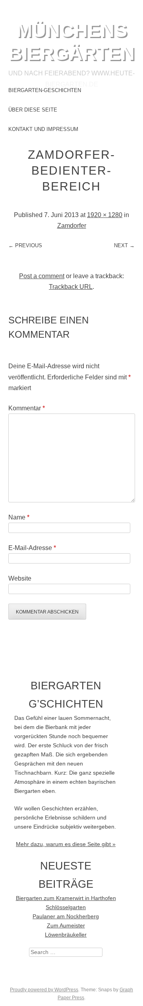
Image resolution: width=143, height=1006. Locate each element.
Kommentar (26, 408)
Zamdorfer (71, 225)
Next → (124, 245)
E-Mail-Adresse (32, 547)
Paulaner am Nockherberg (66, 916)
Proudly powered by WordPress (44, 990)
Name (18, 517)
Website (19, 578)
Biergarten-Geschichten (44, 90)
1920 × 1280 (104, 215)
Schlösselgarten (66, 907)
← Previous (25, 245)
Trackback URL (71, 286)
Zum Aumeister (66, 926)
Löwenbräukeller (66, 935)
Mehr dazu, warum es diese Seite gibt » (66, 844)
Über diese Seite (32, 110)
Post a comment (41, 276)
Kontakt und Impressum (43, 129)
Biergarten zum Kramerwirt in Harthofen (66, 898)
